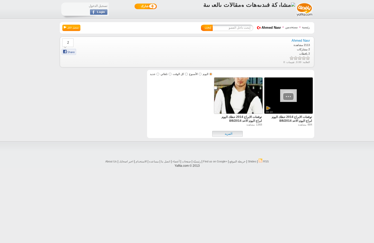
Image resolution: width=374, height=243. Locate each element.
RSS (265, 161)
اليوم (205, 73)
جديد (152, 73)
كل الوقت (178, 73)
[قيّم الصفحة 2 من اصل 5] (304, 58)
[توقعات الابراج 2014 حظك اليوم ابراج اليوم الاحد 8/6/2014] (238, 96)
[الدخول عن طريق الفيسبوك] (98, 14)
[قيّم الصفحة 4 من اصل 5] (296, 58)
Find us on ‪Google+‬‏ (215, 161)
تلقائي (164, 73)
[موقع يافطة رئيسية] (304, 17)
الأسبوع (193, 73)
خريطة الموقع (237, 161)
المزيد (228, 133)
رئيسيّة (197, 161)
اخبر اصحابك (126, 161)
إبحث (208, 27)
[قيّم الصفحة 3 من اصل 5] (300, 58)
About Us (111, 161)
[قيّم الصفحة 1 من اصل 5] (308, 58)
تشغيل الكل (72, 27)
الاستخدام (141, 161)
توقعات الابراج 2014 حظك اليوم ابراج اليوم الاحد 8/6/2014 (292, 119)
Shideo (252, 161)
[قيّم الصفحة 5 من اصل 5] (292, 58)
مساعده (154, 161)
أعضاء (176, 161)
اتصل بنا (165, 161)
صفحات (186, 161)
